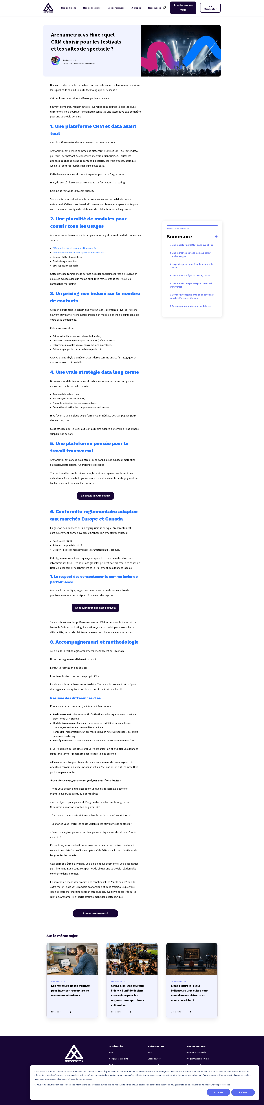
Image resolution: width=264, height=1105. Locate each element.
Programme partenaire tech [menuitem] (198, 1059)
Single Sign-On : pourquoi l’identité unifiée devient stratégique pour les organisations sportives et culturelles (128, 995)
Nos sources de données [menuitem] (196, 1052)
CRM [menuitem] (111, 1052)
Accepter (218, 1092)
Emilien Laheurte (70, 60)
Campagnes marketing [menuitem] (118, 1059)
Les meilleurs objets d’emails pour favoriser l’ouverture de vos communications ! (70, 990)
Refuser (243, 1092)
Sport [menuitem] (150, 1052)
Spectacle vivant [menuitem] (154, 1059)
